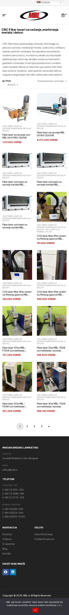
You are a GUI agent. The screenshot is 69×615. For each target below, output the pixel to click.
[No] (62, 607)
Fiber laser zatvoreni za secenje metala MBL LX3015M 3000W (14, 184)
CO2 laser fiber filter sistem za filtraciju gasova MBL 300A (51, 238)
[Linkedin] (13, 572)
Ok (35, 610)
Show (10, 85)
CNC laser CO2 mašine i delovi (48, 230)
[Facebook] (5, 572)
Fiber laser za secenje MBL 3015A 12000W (51, 134)
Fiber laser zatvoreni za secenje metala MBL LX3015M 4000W (49, 184)
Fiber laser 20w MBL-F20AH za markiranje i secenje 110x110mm (13, 406)
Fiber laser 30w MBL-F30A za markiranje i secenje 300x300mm (51, 406)
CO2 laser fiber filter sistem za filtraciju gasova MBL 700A (51, 294)
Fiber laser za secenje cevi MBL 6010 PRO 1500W (16, 136)
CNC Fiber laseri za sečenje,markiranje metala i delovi (16, 128)
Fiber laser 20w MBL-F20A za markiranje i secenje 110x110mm (51, 350)
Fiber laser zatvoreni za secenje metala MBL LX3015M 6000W (14, 227)
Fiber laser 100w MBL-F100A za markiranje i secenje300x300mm (14, 350)
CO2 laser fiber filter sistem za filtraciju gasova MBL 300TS (17, 294)
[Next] (48, 426)
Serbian (45, 2)
